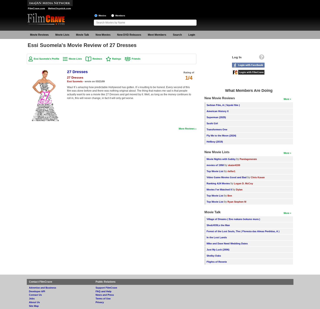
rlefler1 (231, 171)
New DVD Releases (129, 34)
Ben (229, 195)
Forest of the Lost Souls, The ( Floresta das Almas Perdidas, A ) (243, 231)
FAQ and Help (103, 291)
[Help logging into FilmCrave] (261, 58)
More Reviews (187, 128)
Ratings (116, 58)
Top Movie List (215, 171)
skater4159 (234, 165)
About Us (34, 302)
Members (120, 15)
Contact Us (35, 295)
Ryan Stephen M (236, 201)
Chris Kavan (258, 177)
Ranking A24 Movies (218, 183)
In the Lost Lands (217, 237)
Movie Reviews (39, 34)
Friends (136, 58)
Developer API (37, 291)
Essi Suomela (75, 81)
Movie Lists (62, 34)
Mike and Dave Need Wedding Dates (227, 243)
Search (177, 34)
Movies (102, 15)
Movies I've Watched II (219, 189)
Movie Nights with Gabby (221, 159)
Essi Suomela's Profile (46, 58)
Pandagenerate (248, 159)
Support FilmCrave (106, 287)
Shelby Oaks (214, 255)
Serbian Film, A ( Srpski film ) (223, 105)
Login (191, 34)
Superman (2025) (216, 117)
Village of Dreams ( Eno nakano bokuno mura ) (233, 219)
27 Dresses (77, 72)
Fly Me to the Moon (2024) (221, 135)
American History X (218, 111)
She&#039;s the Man (218, 225)
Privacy (100, 302)
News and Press (105, 295)
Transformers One (217, 129)
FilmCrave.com (36, 8)
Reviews (97, 58)
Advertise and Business (42, 287)
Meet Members (157, 34)
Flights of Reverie (217, 261)
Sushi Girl (212, 123)
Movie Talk (82, 34)
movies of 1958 (215, 165)
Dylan (239, 189)
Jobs (32, 298)
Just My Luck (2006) (218, 249)
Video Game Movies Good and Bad (227, 177)
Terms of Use (103, 298)
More (286, 99)
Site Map (34, 306)
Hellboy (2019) (215, 141)
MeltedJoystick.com (59, 8)
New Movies (103, 34)
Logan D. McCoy (243, 183)
